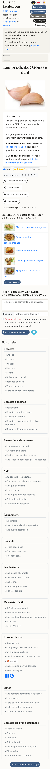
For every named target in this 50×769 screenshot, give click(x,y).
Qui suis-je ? (40, 7)
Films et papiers (14, 591)
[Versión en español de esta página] (44, 3)
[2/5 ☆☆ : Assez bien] (25, 175)
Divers (9, 372)
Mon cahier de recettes (18, 612)
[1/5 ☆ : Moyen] (22, 175)
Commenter (12, 201)
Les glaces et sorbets (17, 573)
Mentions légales (15, 670)
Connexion (40, 25)
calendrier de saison (16, 147)
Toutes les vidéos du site (19, 711)
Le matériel (11, 520)
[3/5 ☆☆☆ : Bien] (29, 175)
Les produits (12, 490)
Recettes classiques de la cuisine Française (22, 423)
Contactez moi (39, 12)
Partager (40, 20)
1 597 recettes (10, 11)
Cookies (10, 733)
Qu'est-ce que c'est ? (17, 608)
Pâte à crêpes (13, 751)
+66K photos (9, 21)
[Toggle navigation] (6, 57)
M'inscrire (11, 621)
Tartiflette (11, 737)
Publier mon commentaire (15, 332)
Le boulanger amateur (17, 586)
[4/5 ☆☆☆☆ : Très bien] (32, 175)
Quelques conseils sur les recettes (23, 481)
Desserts (10, 368)
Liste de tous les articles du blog (22, 702)
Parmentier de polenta (27, 250)
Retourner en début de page (25, 764)
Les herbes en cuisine (17, 577)
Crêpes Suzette (14, 728)
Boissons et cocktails (17, 377)
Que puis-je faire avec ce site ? (22, 647)
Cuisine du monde (15, 416)
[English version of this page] (38, 3)
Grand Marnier (13, 187)
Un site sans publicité (17, 652)
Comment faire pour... (17, 551)
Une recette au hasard (17, 446)
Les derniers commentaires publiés (24, 693)
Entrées (10, 355)
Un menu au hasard (16, 450)
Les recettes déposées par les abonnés (26, 459)
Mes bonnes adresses (17, 503)
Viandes (10, 363)
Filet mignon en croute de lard (21, 746)
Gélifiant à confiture (16, 180)
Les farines (12, 582)
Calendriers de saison (17, 499)
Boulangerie (12, 407)
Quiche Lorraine (14, 742)
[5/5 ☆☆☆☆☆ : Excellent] (35, 175)
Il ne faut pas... (13, 555)
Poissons (11, 359)
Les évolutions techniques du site (23, 656)
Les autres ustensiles (17, 529)
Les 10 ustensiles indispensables (22, 525)
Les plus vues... (14, 698)
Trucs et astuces (14, 386)
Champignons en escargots (29, 260)
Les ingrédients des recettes (20, 494)
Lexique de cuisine (15, 485)
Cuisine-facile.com (11, 4)
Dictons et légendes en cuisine (22, 429)
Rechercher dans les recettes (21, 455)
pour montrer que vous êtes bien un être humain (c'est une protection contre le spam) (26, 322)
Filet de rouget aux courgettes (31, 227)
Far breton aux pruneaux (18, 755)
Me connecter (13, 626)
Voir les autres (12, 282)
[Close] (46, 31)
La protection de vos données (21, 666)
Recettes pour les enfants (19, 412)
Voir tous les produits (16, 194)
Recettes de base (15, 381)
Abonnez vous (39, 16)
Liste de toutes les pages (19, 707)
